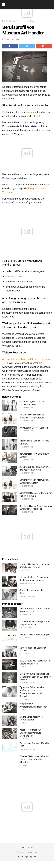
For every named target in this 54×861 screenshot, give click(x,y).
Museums (30, 112)
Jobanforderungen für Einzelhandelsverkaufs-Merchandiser (31, 733)
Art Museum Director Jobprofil (34, 428)
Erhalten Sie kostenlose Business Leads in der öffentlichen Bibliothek (35, 759)
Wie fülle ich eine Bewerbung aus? (36, 634)
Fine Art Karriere (8, 21)
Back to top (27, 847)
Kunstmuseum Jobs (25, 21)
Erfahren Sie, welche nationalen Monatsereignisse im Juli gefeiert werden (35, 677)
